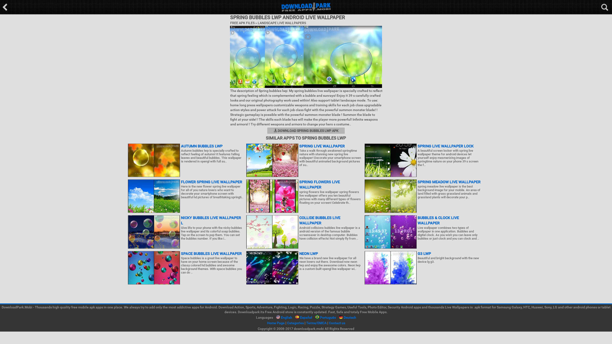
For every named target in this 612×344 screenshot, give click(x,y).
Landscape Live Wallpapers (282, 23)
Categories (295, 323)
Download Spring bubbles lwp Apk (308, 131)
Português (328, 317)
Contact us (337, 323)
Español (306, 317)
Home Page (276, 323)
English (286, 317)
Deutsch (350, 317)
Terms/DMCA (316, 323)
